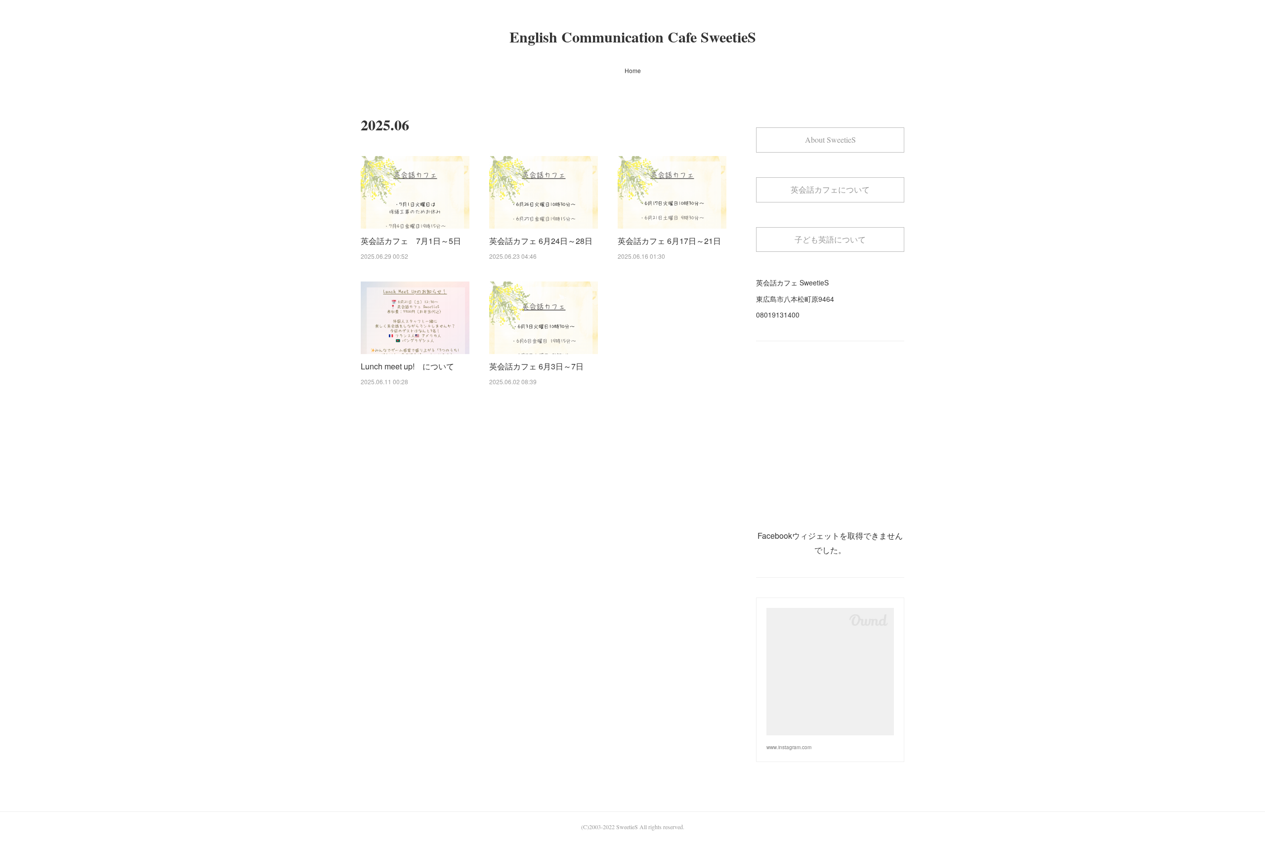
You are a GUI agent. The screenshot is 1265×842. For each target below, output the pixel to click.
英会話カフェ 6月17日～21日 (669, 240)
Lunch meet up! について (407, 366)
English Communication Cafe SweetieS (632, 36)
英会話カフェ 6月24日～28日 (540, 240)
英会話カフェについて (830, 189)
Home (633, 70)
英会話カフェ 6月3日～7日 (536, 366)
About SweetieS (830, 139)
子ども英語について (830, 239)
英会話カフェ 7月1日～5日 (411, 240)
